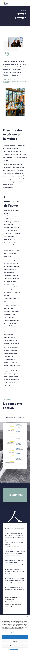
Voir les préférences (15, 645)
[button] (27, 617)
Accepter (15, 637)
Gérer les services (14, 632)
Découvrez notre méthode (15, 417)
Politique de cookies (14, 649)
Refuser (15, 641)
